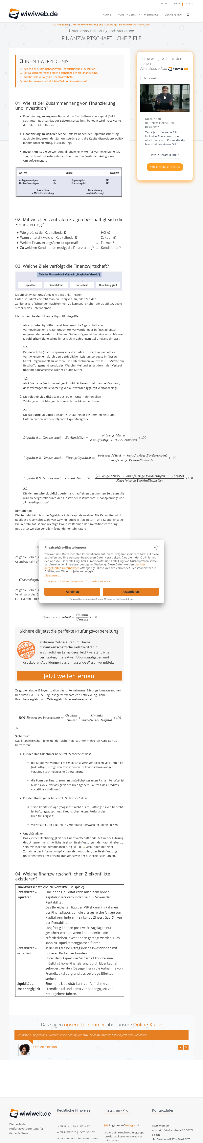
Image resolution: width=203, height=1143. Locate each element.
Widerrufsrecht (66, 1132)
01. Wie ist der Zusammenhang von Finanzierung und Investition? (58, 69)
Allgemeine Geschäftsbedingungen (77, 1138)
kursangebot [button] (128, 14)
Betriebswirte (151, 78)
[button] (188, 15)
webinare (151, 14)
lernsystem (173, 14)
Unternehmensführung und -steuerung (94, 24)
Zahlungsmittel (82, 1126)
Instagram (131, 1125)
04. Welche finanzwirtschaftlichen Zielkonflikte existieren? (53, 81)
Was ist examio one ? (165, 155)
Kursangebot (60, 24)
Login (189, 3)
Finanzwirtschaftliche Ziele (134, 24)
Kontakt (164, 3)
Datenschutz (87, 1132)
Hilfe (177, 3)
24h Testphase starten (165, 167)
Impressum (63, 1126)
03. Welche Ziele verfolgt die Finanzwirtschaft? (46, 77)
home (107, 14)
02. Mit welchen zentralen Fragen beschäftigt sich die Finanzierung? (59, 73)
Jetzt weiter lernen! (70, 676)
